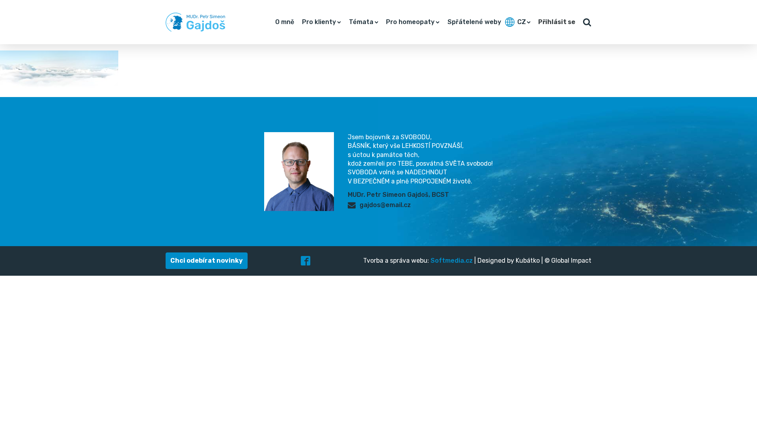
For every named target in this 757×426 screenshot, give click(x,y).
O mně (284, 22)
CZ (521, 22)
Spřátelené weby (474, 22)
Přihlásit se (556, 22)
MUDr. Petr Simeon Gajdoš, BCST (398, 194)
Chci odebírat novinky (206, 260)
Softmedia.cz (452, 260)
